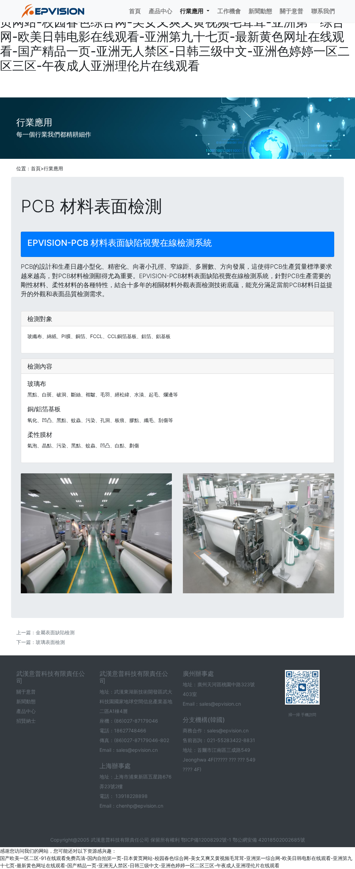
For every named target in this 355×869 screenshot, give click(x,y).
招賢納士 (26, 721)
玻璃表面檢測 (50, 642)
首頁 (36, 168)
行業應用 (53, 168)
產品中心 (26, 711)
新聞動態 (26, 701)
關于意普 (26, 692)
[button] (195, 11)
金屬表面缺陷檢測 (55, 632)
